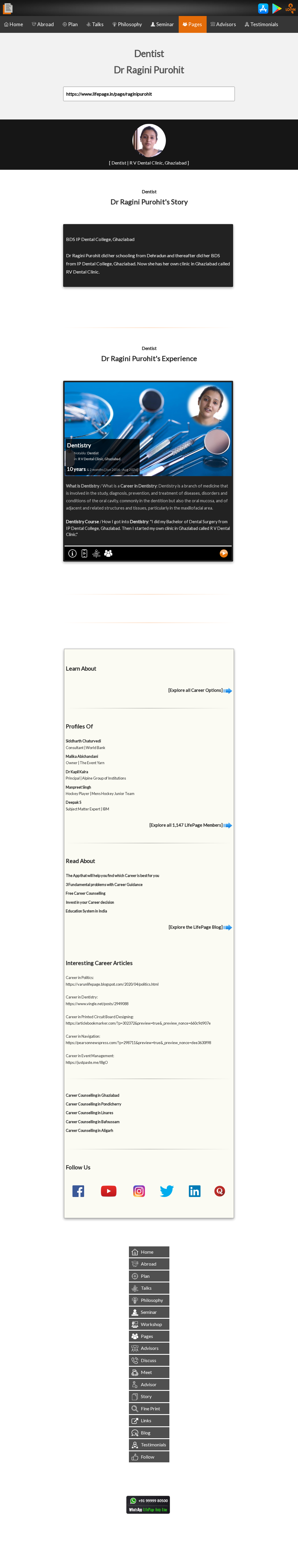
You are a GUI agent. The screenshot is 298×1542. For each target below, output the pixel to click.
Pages (195, 24)
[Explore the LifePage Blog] (196, 927)
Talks (98, 24)
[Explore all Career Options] (196, 690)
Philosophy (130, 24)
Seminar (165, 24)
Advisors (226, 24)
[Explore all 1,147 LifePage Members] (187, 825)
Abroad (45, 24)
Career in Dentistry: (82, 997)
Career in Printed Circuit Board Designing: (100, 1016)
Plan (73, 24)
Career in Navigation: (83, 1036)
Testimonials (264, 24)
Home (16, 24)
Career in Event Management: (90, 1055)
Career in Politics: (80, 977)
